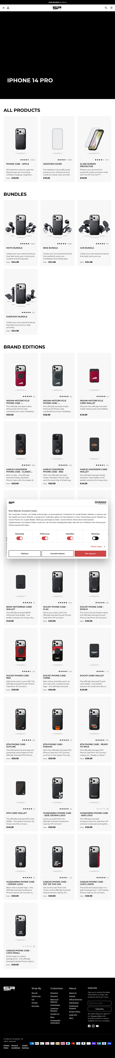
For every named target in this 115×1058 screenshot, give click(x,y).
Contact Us (54, 1014)
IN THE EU (58, 2)
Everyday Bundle (16, 316)
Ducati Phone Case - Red (18, 676)
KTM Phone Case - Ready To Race (94, 745)
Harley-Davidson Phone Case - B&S (53, 470)
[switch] (45, 538)
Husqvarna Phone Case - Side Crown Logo (57, 814)
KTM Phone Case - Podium (53, 745)
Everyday (35, 1006)
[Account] (8, 8)
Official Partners (75, 999)
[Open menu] (3, 8)
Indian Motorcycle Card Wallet (91, 401)
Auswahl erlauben (57, 554)
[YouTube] (97, 1026)
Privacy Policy (74, 1012)
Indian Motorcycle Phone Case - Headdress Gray (54, 403)
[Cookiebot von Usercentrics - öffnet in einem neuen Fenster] (96, 502)
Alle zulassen (90, 554)
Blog (52, 1017)
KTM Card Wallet (16, 813)
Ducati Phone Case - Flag (55, 608)
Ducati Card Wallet (92, 675)
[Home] (57, 8)
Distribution (74, 1003)
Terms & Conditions (15, 1046)
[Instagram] (93, 1026)
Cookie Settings (25, 1046)
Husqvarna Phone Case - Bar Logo (94, 814)
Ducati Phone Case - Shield (92, 608)
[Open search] (106, 8)
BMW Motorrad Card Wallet (19, 608)
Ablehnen (25, 554)
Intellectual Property (73, 1007)
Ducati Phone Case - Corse (55, 676)
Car (33, 999)
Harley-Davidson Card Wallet (93, 470)
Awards (72, 996)
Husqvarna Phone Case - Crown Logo (20, 883)
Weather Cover (52, 164)
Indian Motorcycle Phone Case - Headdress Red (17, 403)
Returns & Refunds (54, 1000)
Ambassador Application (55, 1021)
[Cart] (111, 8)
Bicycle (35, 993)
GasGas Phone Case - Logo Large (92, 883)
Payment (54, 996)
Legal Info (73, 1015)
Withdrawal (55, 1005)
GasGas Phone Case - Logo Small (18, 951)
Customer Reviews (54, 1009)
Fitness (35, 1003)
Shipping (54, 993)
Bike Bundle (50, 248)
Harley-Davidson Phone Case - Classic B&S (18, 471)
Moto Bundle (14, 248)
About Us (72, 993)
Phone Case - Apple (17, 164)
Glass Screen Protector (88, 165)
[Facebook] (89, 1026)
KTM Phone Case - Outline (16, 745)
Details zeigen (96, 546)
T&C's (71, 1018)
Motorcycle (36, 996)
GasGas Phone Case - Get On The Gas (55, 883)
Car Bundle (87, 248)
